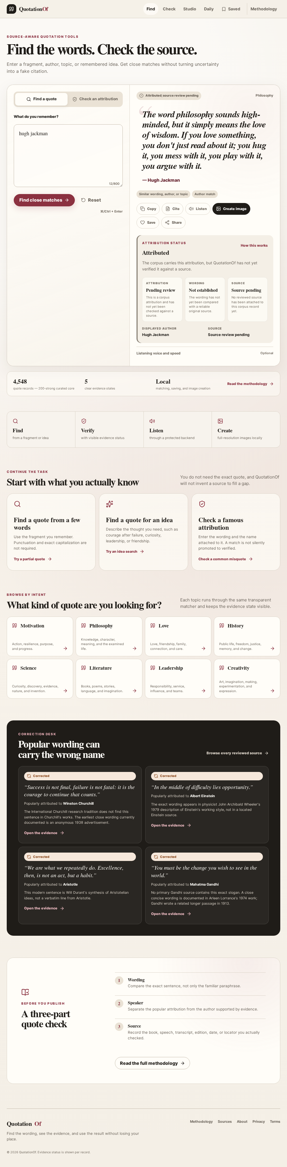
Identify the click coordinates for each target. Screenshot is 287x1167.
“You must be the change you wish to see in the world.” (204, 871)
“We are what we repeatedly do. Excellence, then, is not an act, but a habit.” (74, 871)
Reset (94, 200)
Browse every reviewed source (234, 753)
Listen (201, 209)
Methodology (264, 8)
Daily (209, 8)
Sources (225, 1121)
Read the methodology (247, 384)
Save (151, 222)
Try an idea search (121, 551)
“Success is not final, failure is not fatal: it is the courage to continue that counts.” (79, 790)
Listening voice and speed (204, 353)
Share (177, 222)
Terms (275, 1121)
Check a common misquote (222, 559)
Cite (176, 209)
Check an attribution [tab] (98, 99)
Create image (235, 209)
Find (151, 8)
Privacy (259, 1121)
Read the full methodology (149, 1063)
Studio (189, 8)
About (242, 1121)
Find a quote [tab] (45, 99)
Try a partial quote (29, 559)
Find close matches (40, 200)
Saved (234, 8)
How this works (254, 245)
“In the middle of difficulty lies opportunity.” (202, 786)
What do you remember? (36, 116)
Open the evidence (40, 833)
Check (169, 8)
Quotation (24, 1123)
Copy (151, 209)
